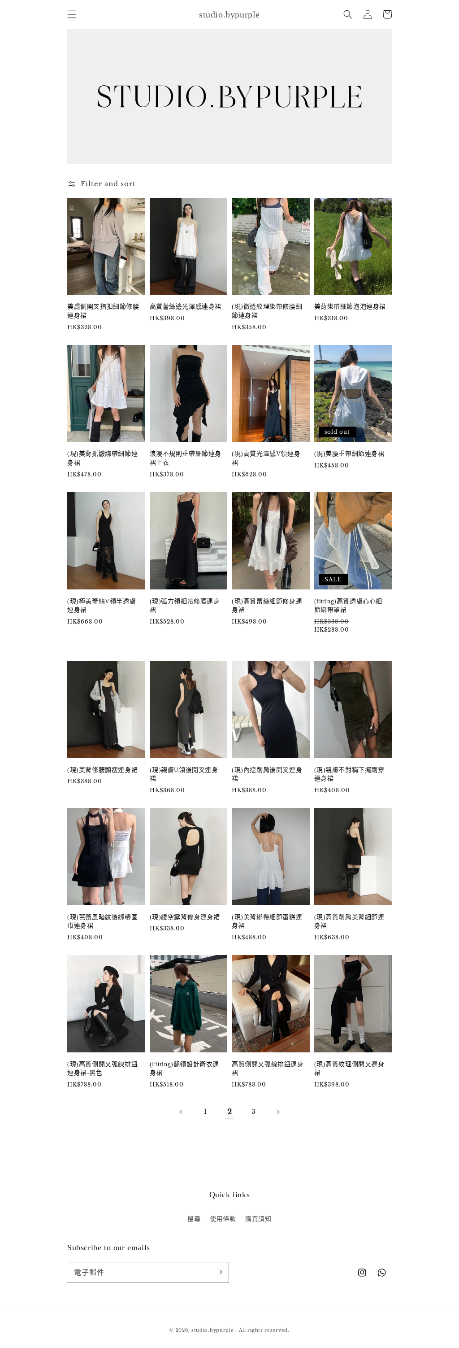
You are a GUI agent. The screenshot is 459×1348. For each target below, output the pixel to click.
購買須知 (258, 1219)
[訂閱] (219, 1272)
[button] (72, 14)
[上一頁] (181, 1112)
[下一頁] (278, 1112)
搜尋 (193, 1219)
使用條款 (223, 1219)
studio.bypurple (212, 1330)
